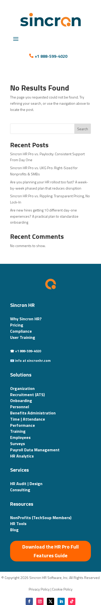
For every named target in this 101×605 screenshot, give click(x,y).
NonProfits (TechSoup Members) (40, 517)
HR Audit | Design (26, 483)
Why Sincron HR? (26, 319)
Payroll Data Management (35, 450)
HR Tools (18, 523)
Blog (14, 530)
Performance (22, 425)
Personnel (19, 407)
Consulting (20, 490)
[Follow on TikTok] (71, 601)
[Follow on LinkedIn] (61, 601)
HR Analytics (22, 456)
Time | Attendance (27, 419)
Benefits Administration (33, 413)
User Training (22, 337)
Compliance (21, 331)
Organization (22, 388)
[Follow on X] (50, 601)
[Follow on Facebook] (29, 601)
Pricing (16, 325)
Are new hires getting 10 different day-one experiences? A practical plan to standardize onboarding (44, 216)
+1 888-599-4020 (51, 56)
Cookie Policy (62, 589)
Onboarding (21, 400)
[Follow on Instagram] (40, 601)
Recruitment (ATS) (27, 394)
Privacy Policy (39, 589)
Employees (20, 437)
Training (18, 431)
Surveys (17, 443)
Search (82, 129)
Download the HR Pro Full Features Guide (50, 551)
